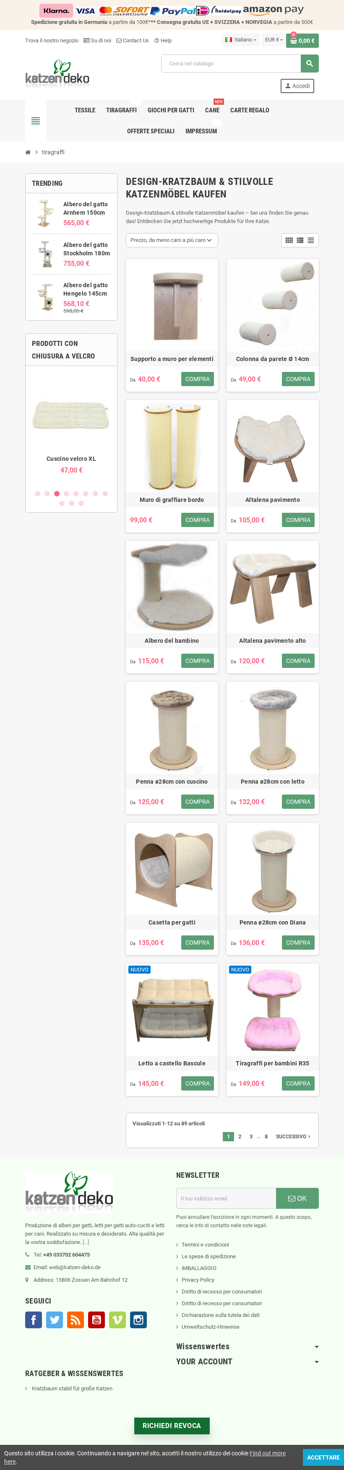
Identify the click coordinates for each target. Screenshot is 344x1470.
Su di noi (100, 40)
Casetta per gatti (172, 922)
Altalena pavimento (272, 499)
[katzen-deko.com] (57, 73)
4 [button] (66, 493)
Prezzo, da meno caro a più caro (168, 240)
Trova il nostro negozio (51, 40)
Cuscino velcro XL (71, 458)
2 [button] (47, 493)
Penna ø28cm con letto (273, 781)
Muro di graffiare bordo (172, 499)
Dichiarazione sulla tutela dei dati (221, 1315)
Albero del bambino (172, 640)
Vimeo (117, 1320)
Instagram (138, 1320)
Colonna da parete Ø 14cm (273, 359)
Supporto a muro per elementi (172, 359)
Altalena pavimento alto (272, 640)
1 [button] (37, 493)
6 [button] (86, 493)
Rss (75, 1320)
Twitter (54, 1320)
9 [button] (62, 503)
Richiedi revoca (172, 1426)
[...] (86, 1242)
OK (301, 1198)
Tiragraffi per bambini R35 (272, 1063)
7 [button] (95, 493)
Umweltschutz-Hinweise (211, 1327)
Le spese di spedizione (209, 1256)
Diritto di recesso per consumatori (222, 1291)
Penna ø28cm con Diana (273, 922)
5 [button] (76, 493)
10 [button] (71, 503)
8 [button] (105, 493)
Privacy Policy (198, 1280)
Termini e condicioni (205, 1244)
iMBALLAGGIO (199, 1268)
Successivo (294, 1137)
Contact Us (135, 40)
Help (163, 40)
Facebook (33, 1320)
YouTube (96, 1320)
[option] (71, 427)
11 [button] (81, 503)
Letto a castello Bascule (172, 1063)
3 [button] (57, 493)
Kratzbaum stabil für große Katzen (71, 1388)
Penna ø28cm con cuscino (172, 781)
